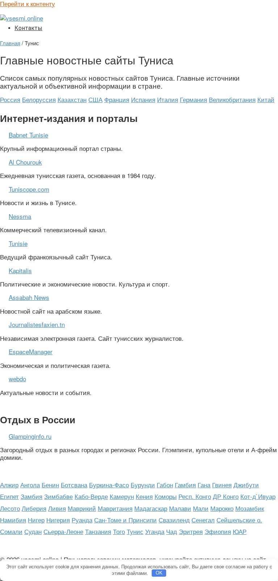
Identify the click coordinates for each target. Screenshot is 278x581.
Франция (116, 99)
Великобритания (232, 99)
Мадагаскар (150, 508)
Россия (10, 99)
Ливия (57, 508)
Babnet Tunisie (28, 134)
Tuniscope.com (29, 189)
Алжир (9, 484)
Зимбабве (58, 496)
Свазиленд (174, 519)
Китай (265, 99)
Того (119, 531)
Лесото (10, 508)
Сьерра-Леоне (63, 531)
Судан (33, 531)
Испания (143, 99)
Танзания (98, 531)
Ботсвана (74, 484)
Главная (10, 43)
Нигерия (58, 519)
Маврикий (82, 508)
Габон (165, 484)
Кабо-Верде (91, 496)
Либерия (34, 508)
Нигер (36, 519)
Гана (204, 484)
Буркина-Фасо (109, 484)
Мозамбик (249, 508)
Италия (167, 99)
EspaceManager (30, 351)
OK (159, 573)
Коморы (166, 496)
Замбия (31, 496)
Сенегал (203, 519)
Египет (9, 496)
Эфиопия (218, 531)
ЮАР (240, 531)
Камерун (122, 496)
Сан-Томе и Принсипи (125, 519)
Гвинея (222, 484)
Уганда (154, 531)
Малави (180, 508)
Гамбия (185, 484)
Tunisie (18, 243)
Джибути (246, 484)
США (95, 99)
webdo (17, 378)
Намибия (13, 519)
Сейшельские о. (239, 519)
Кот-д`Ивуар (257, 496)
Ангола (30, 484)
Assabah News (29, 297)
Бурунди (143, 484)
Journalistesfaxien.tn (37, 324)
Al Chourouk (25, 161)
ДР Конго (226, 496)
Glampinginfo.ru (30, 436)
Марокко (221, 508)
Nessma (20, 216)
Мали (200, 508)
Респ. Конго (194, 496)
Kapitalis (20, 270)
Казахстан (72, 99)
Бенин (50, 484)
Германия (193, 99)
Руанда (82, 519)
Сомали (11, 531)
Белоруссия (39, 99)
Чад (171, 531)
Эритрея (191, 531)
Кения (144, 496)
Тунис (135, 531)
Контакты (28, 28)
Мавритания (115, 508)
